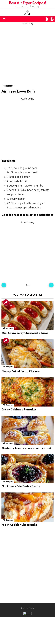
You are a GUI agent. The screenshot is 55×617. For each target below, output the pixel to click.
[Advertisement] (27, 52)
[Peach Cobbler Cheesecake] (27, 507)
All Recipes (8, 328)
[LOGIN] (52, 19)
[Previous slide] (3, 285)
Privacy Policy (27, 608)
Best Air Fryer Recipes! (27, 3)
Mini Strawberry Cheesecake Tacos (24, 333)
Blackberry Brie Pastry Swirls (20, 486)
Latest (27, 14)
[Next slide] (51, 285)
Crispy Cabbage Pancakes (18, 409)
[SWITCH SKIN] (47, 19)
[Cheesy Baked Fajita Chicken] (27, 353)
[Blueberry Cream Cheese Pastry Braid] (27, 430)
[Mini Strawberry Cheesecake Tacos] (27, 315)
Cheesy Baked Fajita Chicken (20, 371)
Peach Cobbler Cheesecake (19, 524)
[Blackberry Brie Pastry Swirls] (27, 468)
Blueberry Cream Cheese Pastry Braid (26, 448)
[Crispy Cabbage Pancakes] (27, 392)
